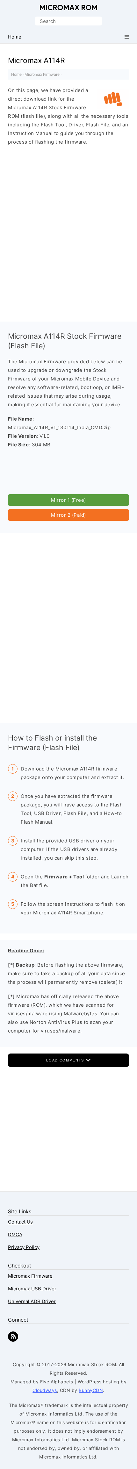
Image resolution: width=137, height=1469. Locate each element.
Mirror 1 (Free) (68, 500)
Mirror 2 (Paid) (68, 515)
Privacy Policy (24, 1247)
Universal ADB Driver (32, 1301)
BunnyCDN (91, 1390)
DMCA (15, 1234)
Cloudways (44, 1390)
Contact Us (20, 1222)
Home (16, 74)
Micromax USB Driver (32, 1289)
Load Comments (65, 1060)
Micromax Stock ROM (68, 7)
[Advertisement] (68, 226)
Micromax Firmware (42, 74)
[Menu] (126, 36)
